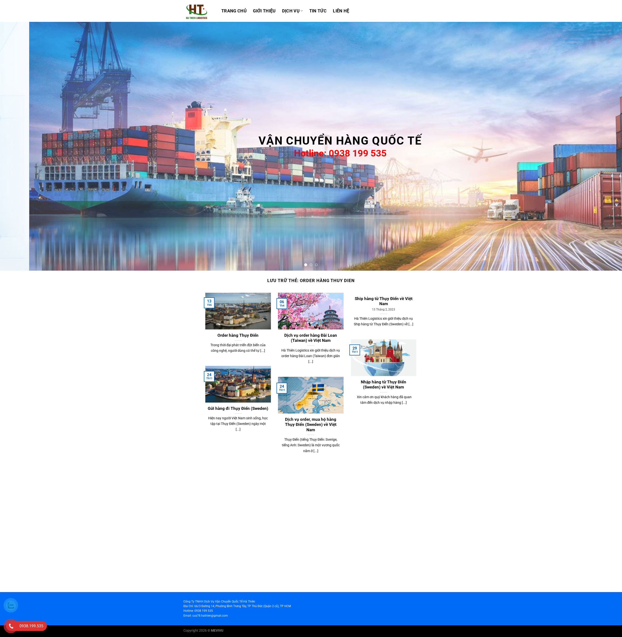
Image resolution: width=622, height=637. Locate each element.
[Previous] (18, 146)
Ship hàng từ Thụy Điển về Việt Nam (384, 301)
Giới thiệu (264, 11)
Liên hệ (341, 11)
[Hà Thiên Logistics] (198, 11)
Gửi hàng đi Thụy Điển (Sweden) (238, 408)
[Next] (603, 146)
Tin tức (318, 11)
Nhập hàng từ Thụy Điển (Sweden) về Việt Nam (383, 385)
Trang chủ (234, 11)
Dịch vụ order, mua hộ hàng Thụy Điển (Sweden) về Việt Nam (311, 424)
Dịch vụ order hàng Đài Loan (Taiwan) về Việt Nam (310, 338)
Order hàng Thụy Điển (238, 335)
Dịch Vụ (291, 11)
